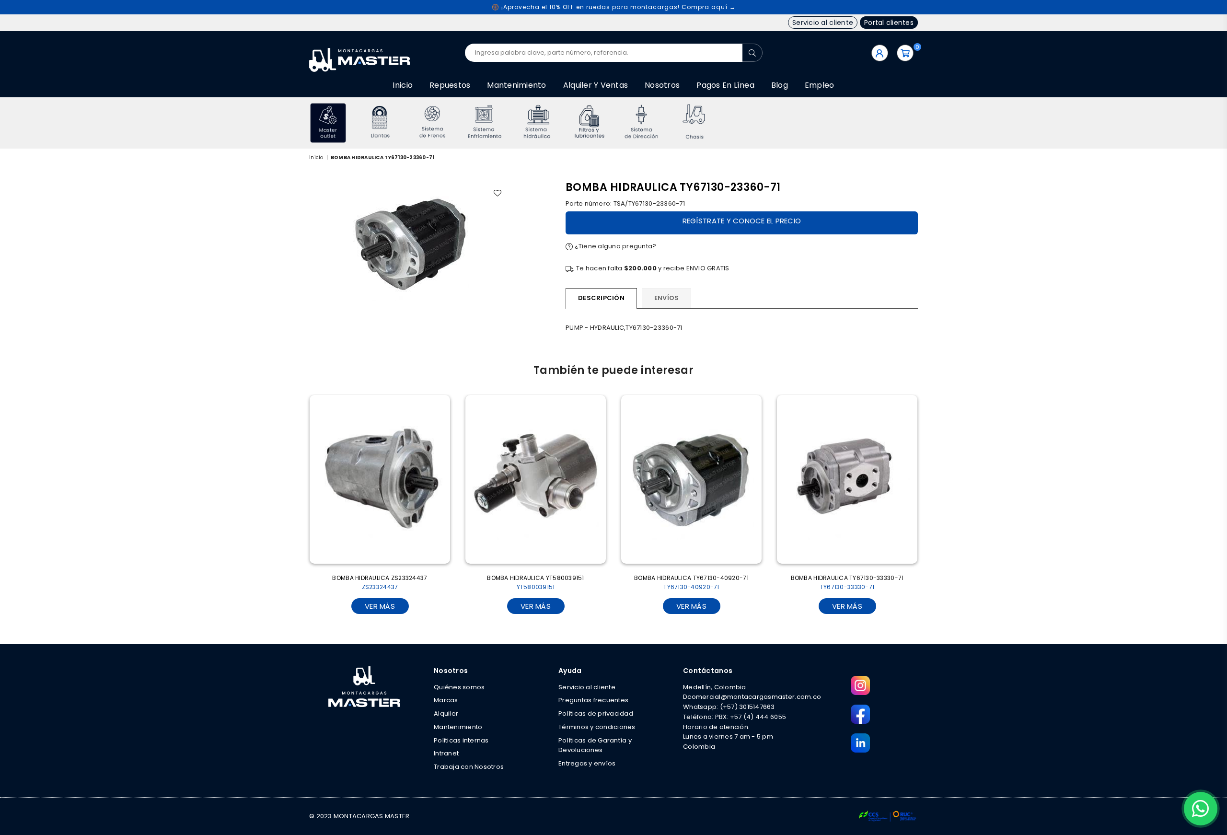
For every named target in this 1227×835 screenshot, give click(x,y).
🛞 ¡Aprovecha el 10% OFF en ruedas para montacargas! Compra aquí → (614, 7)
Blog (779, 85)
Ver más (380, 606)
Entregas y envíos (586, 763)
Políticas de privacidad (595, 713)
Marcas (446, 700)
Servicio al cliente (822, 22)
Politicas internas (461, 740)
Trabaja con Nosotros (469, 766)
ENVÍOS (666, 297)
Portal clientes (889, 22)
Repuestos (449, 85)
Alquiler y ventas (595, 85)
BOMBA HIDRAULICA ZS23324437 (379, 582)
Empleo (819, 85)
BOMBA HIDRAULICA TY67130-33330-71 (847, 582)
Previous (296, 123)
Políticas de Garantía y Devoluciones (595, 745)
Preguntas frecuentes (593, 700)
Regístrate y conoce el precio (742, 221)
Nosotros (662, 85)
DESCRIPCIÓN (601, 297)
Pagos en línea (725, 85)
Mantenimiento (516, 85)
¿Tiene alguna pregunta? (614, 246)
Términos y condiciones (597, 726)
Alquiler (446, 713)
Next (931, 123)
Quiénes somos (459, 687)
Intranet (446, 753)
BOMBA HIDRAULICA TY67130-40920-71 (691, 582)
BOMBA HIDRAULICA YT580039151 (535, 582)
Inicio (403, 85)
